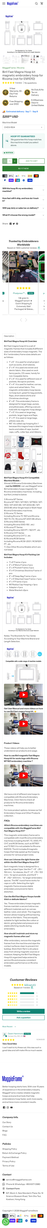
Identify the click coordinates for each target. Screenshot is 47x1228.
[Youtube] (11, 1107)
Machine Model (9, 122)
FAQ (4, 1135)
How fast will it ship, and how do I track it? (20, 199)
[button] (8, 82)
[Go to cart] (41, 3)
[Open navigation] (3, 3)
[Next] (41, 33)
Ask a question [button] (24, 1017)
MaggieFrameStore (29, 1210)
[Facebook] (4, 1107)
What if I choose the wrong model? (18, 215)
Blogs (5, 1130)
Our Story (6, 1122)
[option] (23, 33)
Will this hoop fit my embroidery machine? (17, 189)
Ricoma (20, 67)
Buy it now (23, 168)
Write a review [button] (23, 1011)
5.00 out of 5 (30, 985)
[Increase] (14, 161)
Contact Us (7, 1126)
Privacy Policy (8, 1161)
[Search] (36, 3)
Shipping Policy (9, 1149)
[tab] (9, 336)
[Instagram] (8, 1107)
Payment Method (10, 1157)
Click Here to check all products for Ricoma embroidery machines (19, 802)
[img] (8, 1040)
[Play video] (23, 695)
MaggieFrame (9, 67)
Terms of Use (8, 1165)
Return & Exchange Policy (14, 1153)
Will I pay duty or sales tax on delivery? (20, 208)
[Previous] (5, 33)
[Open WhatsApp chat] (6, 1222)
